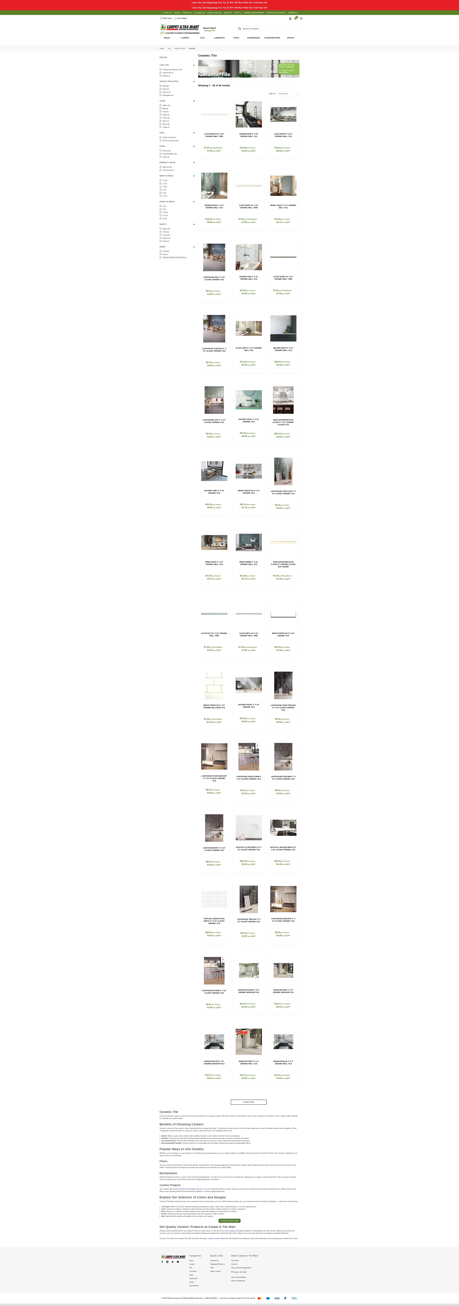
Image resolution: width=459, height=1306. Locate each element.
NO (165, 254)
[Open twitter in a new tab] (172, 1262)
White (166, 105)
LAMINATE (192, 1271)
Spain (166, 229)
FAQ (212, 1268)
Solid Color (168, 73)
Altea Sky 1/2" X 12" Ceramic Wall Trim (214, 634)
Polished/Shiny (170, 154)
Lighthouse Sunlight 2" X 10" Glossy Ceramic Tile (283, 920)
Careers (234, 1264)
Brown (166, 124)
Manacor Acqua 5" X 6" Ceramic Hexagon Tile (248, 991)
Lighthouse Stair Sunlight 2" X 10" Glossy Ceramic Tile (214, 778)
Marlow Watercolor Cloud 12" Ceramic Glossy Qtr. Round (283, 564)
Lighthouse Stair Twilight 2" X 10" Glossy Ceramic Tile (283, 707)
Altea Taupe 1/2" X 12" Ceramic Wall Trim (283, 278)
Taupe (166, 127)
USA (166, 232)
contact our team (213, 1238)
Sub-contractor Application (241, 1268)
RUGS (191, 1260)
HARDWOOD (193, 1278)
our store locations (228, 1231)
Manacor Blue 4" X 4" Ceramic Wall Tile (283, 1062)
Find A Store (167, 18)
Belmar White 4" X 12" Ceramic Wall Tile (283, 349)
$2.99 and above (171, 140)
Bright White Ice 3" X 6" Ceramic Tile (249, 492)
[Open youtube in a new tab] (177, 1262)
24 (165, 218)
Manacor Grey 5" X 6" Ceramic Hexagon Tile (283, 991)
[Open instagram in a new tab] (167, 1262)
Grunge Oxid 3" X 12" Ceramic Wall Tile (248, 278)
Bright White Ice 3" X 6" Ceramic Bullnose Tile (214, 706)
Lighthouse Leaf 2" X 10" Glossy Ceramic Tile (214, 421)
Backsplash (168, 95)
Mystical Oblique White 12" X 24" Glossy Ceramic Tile (283, 848)
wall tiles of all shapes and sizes (191, 1189)
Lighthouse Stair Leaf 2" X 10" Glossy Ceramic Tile (283, 492)
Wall (166, 86)
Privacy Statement (238, 1281)
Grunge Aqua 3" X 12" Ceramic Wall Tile (214, 206)
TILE (169, 48)
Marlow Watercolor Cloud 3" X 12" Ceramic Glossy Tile (283, 422)
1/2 (165, 180)
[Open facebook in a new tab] (162, 1262)
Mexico (166, 238)
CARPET (191, 1264)
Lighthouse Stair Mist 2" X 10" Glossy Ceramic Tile (283, 778)
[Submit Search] (240, 29)
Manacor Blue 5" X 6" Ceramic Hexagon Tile (214, 1062)
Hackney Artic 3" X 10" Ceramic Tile (248, 420)
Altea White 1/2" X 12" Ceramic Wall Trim (214, 135)
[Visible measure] (180, 33)
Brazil (166, 241)
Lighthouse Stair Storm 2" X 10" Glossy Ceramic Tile (248, 778)
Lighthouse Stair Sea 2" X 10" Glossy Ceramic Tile (214, 350)
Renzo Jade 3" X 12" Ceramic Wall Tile (283, 206)
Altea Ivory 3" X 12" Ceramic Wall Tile (249, 349)
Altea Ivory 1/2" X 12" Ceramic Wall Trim (248, 206)
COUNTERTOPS (194, 1286)
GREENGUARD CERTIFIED (174, 257)
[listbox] (288, 93)
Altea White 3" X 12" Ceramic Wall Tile (283, 135)
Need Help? (209, 29)
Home (162, 48)
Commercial (168, 170)
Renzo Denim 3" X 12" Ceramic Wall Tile (248, 563)
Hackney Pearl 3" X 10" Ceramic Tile (248, 706)
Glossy (167, 151)
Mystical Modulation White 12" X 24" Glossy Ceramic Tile (214, 921)
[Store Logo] (180, 27)
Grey (166, 112)
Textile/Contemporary (172, 69)
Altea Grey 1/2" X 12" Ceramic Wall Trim (248, 634)
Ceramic (192, 48)
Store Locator (215, 1271)
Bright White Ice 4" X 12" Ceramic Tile (283, 634)
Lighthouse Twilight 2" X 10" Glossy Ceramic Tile (249, 920)
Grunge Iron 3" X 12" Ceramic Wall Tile (248, 135)
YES (166, 251)
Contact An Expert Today (229, 1221)
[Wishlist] (301, 18)
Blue (165, 108)
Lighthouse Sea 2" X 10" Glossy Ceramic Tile (214, 278)
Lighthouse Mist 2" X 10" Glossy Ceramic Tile (214, 849)
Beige (166, 115)
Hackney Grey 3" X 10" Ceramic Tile (214, 492)
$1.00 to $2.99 (169, 137)
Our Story (235, 1260)
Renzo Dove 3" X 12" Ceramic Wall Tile (214, 563)
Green (166, 118)
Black (166, 121)
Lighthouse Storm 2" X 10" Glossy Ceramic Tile (214, 992)
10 (165, 212)
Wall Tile (167, 167)
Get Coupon (182, 18)
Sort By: (272, 94)
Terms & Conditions (238, 1277)
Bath (166, 89)
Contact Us (214, 1260)
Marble (166, 76)
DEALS (191, 1282)
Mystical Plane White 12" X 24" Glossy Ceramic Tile (248, 848)
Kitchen (167, 92)
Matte (166, 157)
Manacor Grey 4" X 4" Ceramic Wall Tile (249, 1062)
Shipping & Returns (217, 1264)
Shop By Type (180, 48)
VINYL (191, 1275)
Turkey (166, 235)
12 (165, 196)
